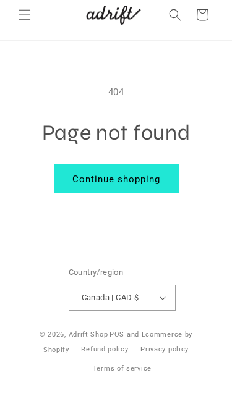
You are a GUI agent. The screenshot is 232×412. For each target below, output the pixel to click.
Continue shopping (116, 179)
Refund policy (104, 349)
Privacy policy (164, 349)
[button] (24, 14)
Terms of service (122, 368)
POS (117, 334)
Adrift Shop (88, 334)
